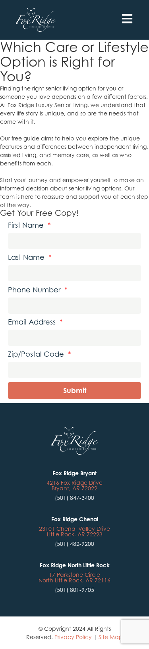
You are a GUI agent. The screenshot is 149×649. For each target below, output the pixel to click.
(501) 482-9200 (74, 543)
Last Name (30, 257)
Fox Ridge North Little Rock (75, 565)
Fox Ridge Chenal (74, 519)
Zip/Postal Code (39, 354)
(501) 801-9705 (74, 589)
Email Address (35, 322)
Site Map (111, 637)
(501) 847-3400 (74, 497)
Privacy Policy (73, 637)
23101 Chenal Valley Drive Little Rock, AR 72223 (74, 531)
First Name (29, 225)
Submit (74, 390)
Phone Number (38, 290)
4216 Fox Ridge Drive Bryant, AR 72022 (74, 485)
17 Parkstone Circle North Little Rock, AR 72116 (74, 577)
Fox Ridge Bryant (74, 473)
